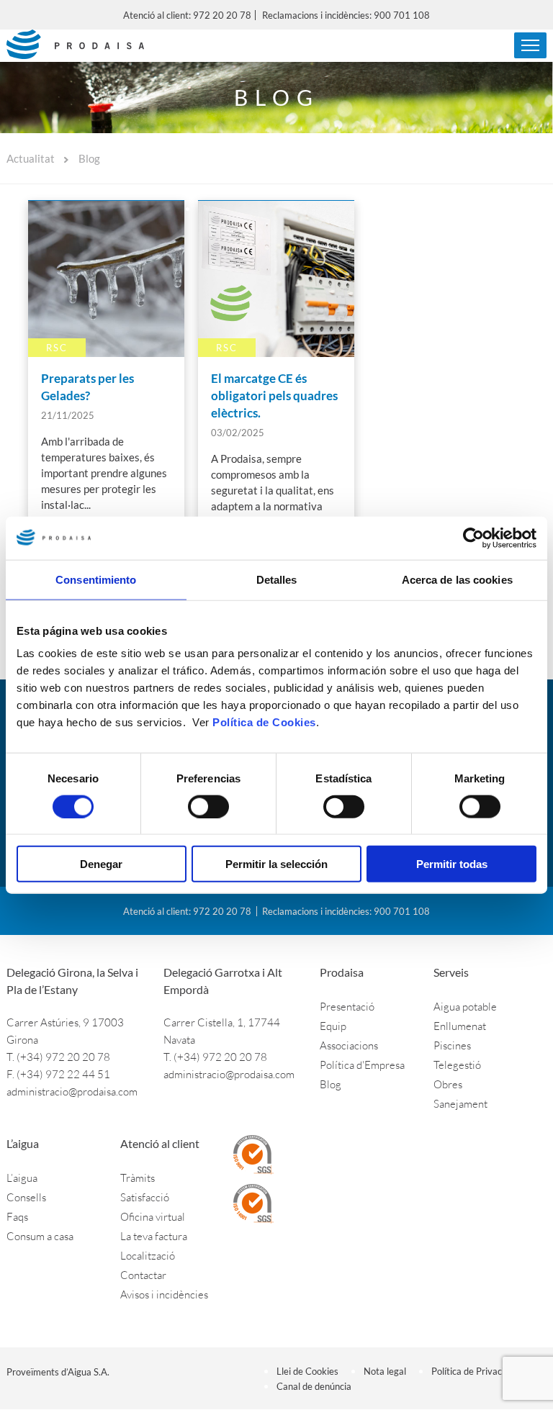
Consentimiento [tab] (95, 579)
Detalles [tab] (276, 579)
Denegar (101, 864)
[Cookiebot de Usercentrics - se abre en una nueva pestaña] (473, 537)
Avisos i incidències (164, 1294)
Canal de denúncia (313, 1386)
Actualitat (30, 158)
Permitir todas (451, 864)
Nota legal (385, 1371)
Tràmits (137, 1178)
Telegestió (457, 1065)
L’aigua (21, 1178)
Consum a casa (39, 1236)
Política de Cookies (264, 722)
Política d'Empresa (362, 1065)
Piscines (452, 1045)
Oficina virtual (152, 1217)
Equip (333, 1026)
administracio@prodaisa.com (72, 1091)
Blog (330, 1084)
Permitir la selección (276, 864)
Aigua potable (465, 1006)
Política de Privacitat (473, 1371)
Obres (447, 1084)
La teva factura (153, 1236)
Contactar (143, 1275)
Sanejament (460, 1104)
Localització (147, 1255)
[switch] (208, 806)
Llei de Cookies (307, 1371)
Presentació (347, 1006)
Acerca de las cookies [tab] (457, 579)
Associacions (349, 1045)
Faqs (17, 1217)
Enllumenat (459, 1026)
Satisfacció (144, 1197)
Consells (26, 1197)
